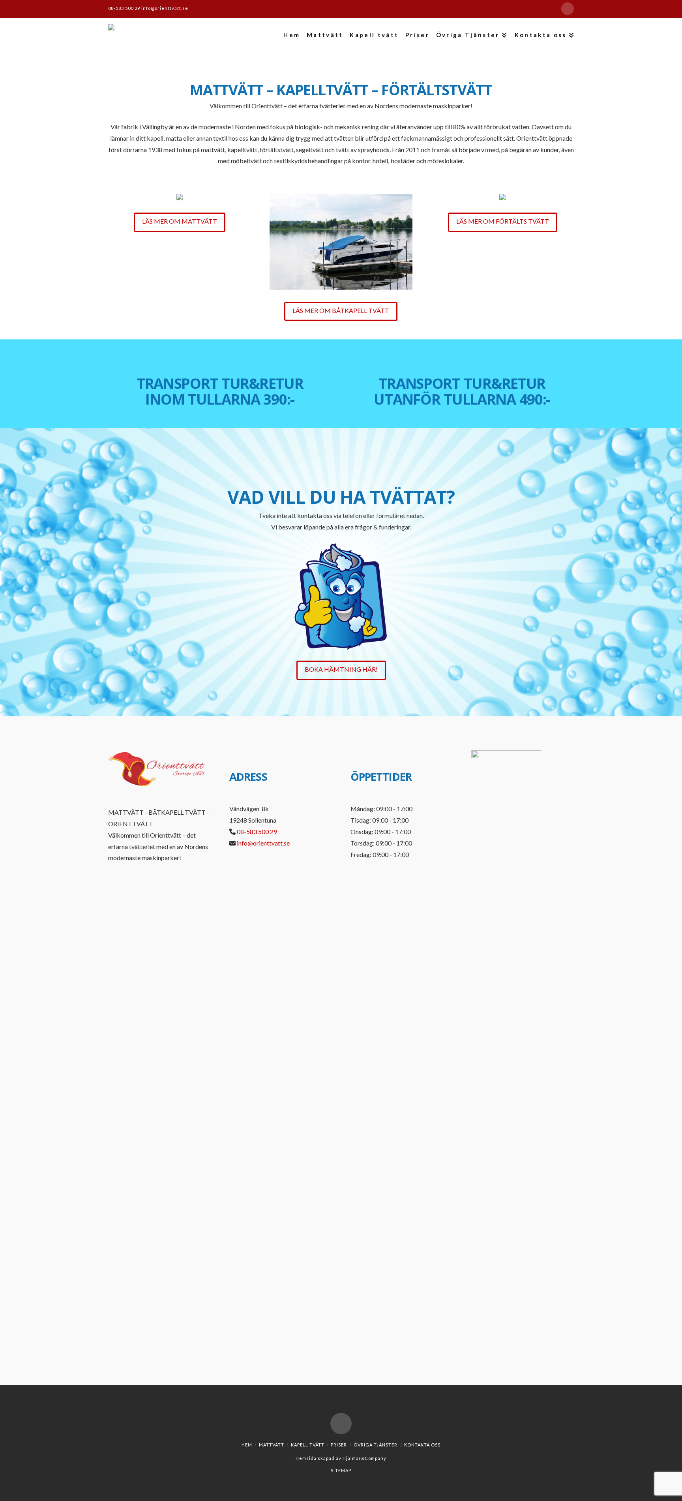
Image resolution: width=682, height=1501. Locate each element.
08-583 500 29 (124, 8)
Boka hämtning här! (341, 669)
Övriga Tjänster (375, 1444)
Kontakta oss (422, 1444)
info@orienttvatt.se (164, 8)
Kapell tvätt (307, 1444)
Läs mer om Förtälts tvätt (502, 221)
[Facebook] (567, 8)
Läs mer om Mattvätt (179, 221)
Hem (247, 1444)
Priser (339, 1444)
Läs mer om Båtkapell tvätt (340, 310)
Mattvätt (271, 1444)
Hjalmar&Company (363, 1458)
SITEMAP (341, 1470)
